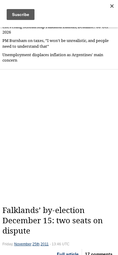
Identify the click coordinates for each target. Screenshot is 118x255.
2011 (45, 244)
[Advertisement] (59, 137)
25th (36, 244)
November (22, 244)
